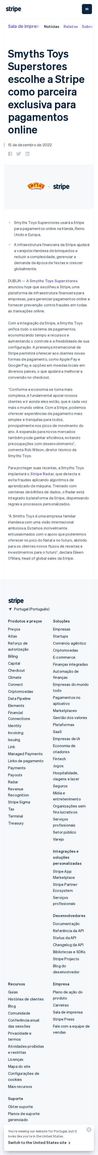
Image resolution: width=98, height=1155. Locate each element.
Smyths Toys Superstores (54, 280)
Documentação (66, 923)
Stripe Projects (66, 958)
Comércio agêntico (69, 643)
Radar (13, 781)
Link (11, 746)
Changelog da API (68, 944)
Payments (17, 767)
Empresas (62, 629)
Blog (12, 1005)
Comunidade (19, 1013)
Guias (13, 991)
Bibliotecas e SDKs (69, 951)
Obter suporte (20, 1106)
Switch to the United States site (37, 1142)
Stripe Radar (42, 473)
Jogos (58, 765)
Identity (15, 725)
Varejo (58, 839)
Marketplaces (65, 710)
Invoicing (15, 732)
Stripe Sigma (19, 801)
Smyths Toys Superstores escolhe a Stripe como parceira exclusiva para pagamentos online (46, 91)
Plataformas (63, 724)
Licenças (16, 1059)
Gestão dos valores (70, 717)
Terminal (15, 816)
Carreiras (61, 1004)
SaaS (57, 731)
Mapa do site (19, 1066)
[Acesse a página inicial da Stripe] (14, 601)
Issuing (14, 739)
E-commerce (64, 657)
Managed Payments (25, 753)
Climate (14, 677)
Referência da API (68, 930)
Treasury (16, 823)
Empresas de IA (66, 738)
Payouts (15, 774)
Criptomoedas (20, 691)
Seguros (60, 785)
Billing (13, 656)
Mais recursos (20, 1086)
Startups (60, 636)
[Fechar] (88, 1131)
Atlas (12, 636)
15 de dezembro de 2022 (30, 144)
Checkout (16, 670)
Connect (15, 684)
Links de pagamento (26, 760)
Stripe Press (63, 1019)
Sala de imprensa (26, 26)
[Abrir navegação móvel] (87, 9)
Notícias (52, 26)
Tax (11, 808)
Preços (14, 629)
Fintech (59, 758)
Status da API (64, 937)
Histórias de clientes (26, 998)
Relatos (71, 26)
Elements (16, 705)
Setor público (64, 832)
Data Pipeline (19, 698)
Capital (14, 663)
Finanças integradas (70, 664)
